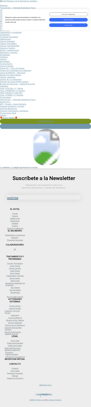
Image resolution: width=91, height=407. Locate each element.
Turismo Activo (6, 64)
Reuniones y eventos (8, 53)
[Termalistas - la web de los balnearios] (15, 249)
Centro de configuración (68, 14)
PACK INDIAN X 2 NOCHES (11, 93)
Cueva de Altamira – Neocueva (12, 73)
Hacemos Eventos (7, 48)
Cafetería (4, 57)
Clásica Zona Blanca (8, 44)
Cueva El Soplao (6, 66)
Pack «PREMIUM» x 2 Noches (12, 91)
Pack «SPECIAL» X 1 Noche (11, 88)
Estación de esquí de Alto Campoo (14, 82)
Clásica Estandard (7, 41)
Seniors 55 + (5, 102)
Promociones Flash (8, 113)
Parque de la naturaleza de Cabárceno (15, 70)
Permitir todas (68, 25)
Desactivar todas (68, 19)
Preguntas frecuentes (9, 37)
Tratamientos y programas (11, 32)
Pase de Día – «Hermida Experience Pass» (18, 8)
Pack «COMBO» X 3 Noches (11, 95)
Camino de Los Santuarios (11, 79)
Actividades (5, 61)
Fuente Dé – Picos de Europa (12, 68)
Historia (3, 59)
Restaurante (5, 55)
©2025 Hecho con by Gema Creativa (45, 400)
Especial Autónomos (8, 109)
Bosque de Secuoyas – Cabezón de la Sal (17, 84)
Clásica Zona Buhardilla (9, 46)
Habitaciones (5, 39)
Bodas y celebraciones (9, 50)
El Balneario (5, 35)
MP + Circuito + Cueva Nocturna (13, 104)
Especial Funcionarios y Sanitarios (14, 111)
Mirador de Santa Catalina (10, 75)
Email (9, 196)
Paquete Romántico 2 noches (12, 106)
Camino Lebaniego (7, 77)
